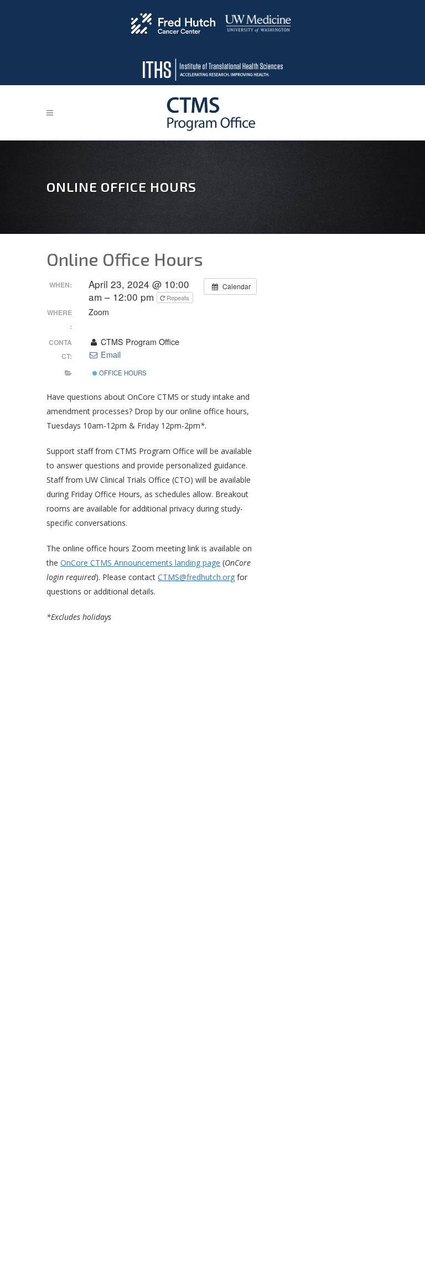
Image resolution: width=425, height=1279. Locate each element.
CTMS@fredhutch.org (196, 577)
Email (110, 354)
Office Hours (122, 372)
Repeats (178, 297)
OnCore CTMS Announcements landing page (140, 562)
